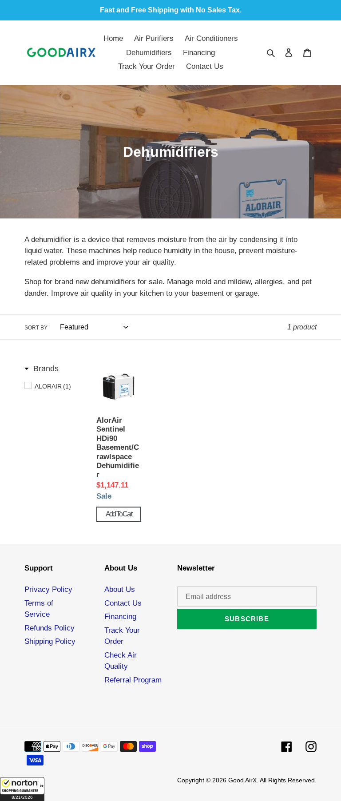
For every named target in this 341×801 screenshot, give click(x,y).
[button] (22, 789)
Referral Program (133, 680)
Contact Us (123, 603)
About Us (119, 589)
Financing (120, 616)
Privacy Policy (48, 589)
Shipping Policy (49, 641)
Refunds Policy (49, 628)
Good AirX (242, 780)
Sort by (36, 328)
